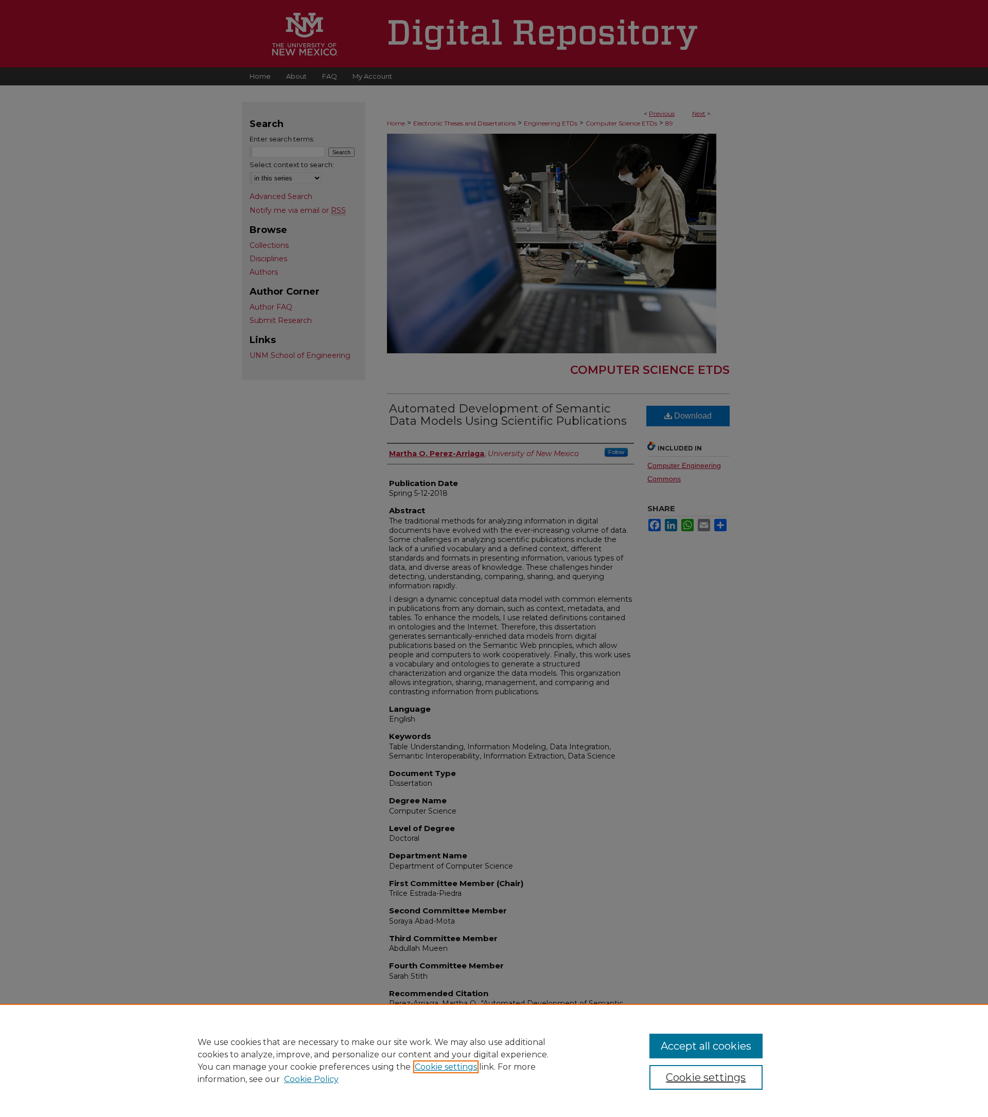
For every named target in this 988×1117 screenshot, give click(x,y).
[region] (494, 1060)
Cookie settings (446, 1067)
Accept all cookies (706, 1046)
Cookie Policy (311, 1079)
